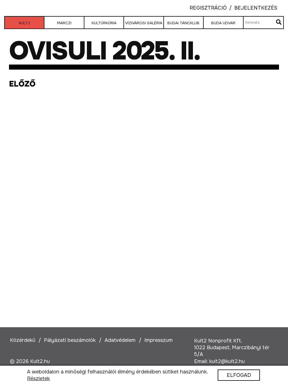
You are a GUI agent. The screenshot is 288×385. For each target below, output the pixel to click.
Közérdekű (22, 340)
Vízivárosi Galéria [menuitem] (143, 23)
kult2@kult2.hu (227, 361)
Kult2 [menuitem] (24, 23)
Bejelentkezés (252, 8)
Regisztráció (208, 8)
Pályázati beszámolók (70, 340)
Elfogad (239, 375)
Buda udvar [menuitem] (223, 23)
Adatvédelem (120, 340)
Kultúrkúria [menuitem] (104, 23)
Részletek (38, 379)
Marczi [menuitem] (64, 23)
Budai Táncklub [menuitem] (183, 23)
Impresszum (158, 340)
